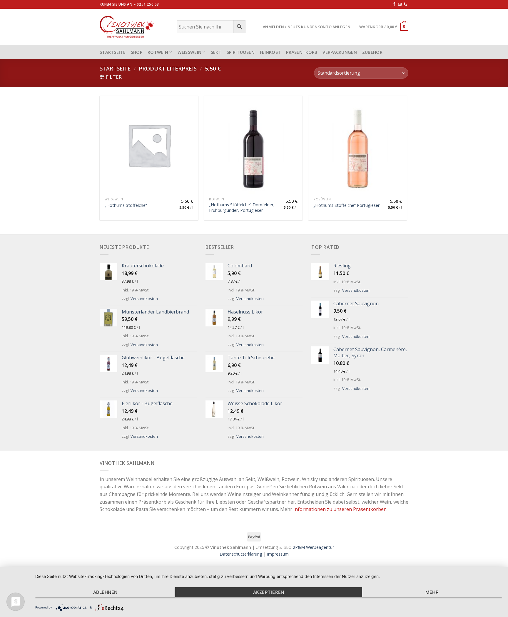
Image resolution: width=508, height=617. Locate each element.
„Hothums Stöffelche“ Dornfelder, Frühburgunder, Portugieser (242, 207)
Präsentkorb (301, 52)
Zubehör (372, 52)
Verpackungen (339, 52)
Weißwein (190, 52)
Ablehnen (105, 592)
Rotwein (158, 52)
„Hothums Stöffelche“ (126, 205)
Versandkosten (144, 298)
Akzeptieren (268, 592)
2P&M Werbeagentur (313, 547)
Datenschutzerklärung (241, 554)
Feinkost (270, 52)
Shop (136, 52)
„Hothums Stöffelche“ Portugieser (346, 205)
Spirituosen (241, 52)
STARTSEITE (113, 52)
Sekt (216, 52)
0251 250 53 (148, 4)
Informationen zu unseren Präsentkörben (340, 509)
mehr (432, 592)
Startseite (115, 68)
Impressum (278, 554)
